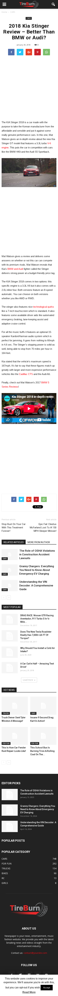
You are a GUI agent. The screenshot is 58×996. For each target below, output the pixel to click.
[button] (53, 4)
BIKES (5, 873)
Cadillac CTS (26, 374)
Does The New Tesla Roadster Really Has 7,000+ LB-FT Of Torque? (36, 635)
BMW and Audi (15, 268)
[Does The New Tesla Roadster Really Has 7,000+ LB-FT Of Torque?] (10, 635)
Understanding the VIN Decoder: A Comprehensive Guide (36, 585)
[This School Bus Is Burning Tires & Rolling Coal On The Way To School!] (43, 736)
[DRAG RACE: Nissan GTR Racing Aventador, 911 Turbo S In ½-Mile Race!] (10, 619)
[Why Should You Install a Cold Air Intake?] (10, 652)
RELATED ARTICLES (14, 542)
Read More (29, 992)
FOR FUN (6, 743)
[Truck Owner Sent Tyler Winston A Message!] (15, 706)
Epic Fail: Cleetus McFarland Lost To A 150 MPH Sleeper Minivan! (43, 527)
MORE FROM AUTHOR (39, 542)
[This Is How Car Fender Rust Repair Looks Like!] (15, 736)
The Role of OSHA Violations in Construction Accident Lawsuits (37, 554)
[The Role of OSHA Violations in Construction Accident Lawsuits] (10, 554)
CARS (29, 18)
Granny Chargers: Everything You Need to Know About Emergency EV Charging (36, 570)
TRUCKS (6, 713)
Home (4, 12)
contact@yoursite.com (35, 952)
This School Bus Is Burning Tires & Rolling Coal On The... (42, 751)
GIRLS (5, 883)
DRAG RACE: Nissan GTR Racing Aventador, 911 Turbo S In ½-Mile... (37, 618)
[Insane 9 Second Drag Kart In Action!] (43, 706)
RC (3, 878)
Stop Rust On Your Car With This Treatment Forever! (14, 527)
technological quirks (43, 306)
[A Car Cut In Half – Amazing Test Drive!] (10, 667)
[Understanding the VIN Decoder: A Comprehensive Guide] (10, 585)
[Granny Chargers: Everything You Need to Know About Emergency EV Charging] (10, 570)
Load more (28, 680)
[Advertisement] (29, 88)
